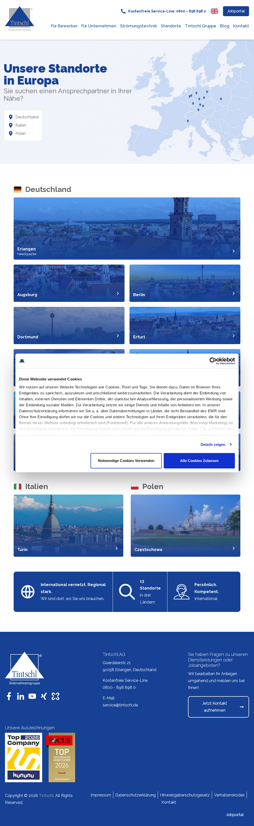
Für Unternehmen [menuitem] (98, 25)
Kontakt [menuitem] (241, 25)
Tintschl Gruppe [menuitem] (200, 25)
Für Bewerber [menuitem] (64, 25)
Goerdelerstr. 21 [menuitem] (117, 662)
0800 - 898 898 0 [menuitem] (119, 687)
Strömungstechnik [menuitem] (138, 25)
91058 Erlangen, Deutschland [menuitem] (129, 669)
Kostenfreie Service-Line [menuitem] (125, 680)
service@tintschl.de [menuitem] (120, 705)
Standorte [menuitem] (171, 25)
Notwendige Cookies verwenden (126, 461)
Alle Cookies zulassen (199, 461)
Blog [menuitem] (224, 25)
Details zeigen (213, 444)
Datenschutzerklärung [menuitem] (135, 795)
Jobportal (236, 11)
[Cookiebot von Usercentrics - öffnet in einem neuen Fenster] (213, 361)
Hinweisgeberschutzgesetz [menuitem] (185, 795)
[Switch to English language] (214, 11)
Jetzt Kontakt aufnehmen (214, 707)
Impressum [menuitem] (101, 795)
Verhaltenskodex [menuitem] (229, 795)
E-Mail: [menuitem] (109, 698)
